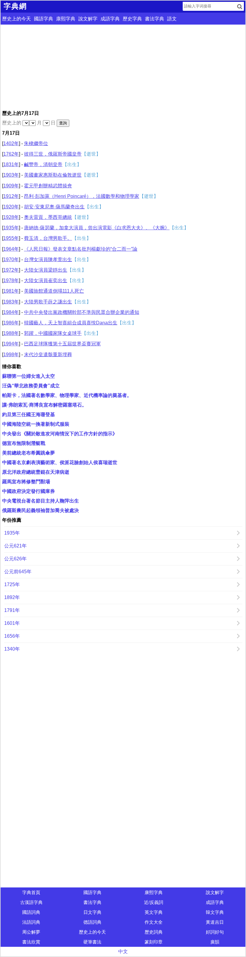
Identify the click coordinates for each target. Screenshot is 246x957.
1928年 (11, 217)
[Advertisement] (123, 67)
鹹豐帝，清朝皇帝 (43, 164)
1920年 (11, 206)
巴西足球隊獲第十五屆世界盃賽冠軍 (62, 343)
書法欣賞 (31, 941)
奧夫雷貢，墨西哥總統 (48, 217)
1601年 (12, 623)
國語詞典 (31, 912)
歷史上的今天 (16, 18)
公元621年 (15, 545)
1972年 (11, 270)
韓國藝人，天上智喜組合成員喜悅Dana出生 (70, 322)
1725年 (12, 584)
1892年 (12, 597)
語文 (172, 18)
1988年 (11, 333)
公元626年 (15, 558)
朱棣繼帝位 (36, 143)
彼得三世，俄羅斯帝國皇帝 (53, 154)
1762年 (11, 154)
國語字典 (43, 18)
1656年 (12, 636)
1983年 (11, 301)
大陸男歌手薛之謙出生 (48, 301)
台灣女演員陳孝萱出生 (48, 259)
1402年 (11, 143)
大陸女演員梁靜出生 (45, 270)
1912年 (11, 196)
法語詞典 (31, 922)
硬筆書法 (92, 941)
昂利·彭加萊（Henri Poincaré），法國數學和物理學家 (81, 196)
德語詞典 (92, 922)
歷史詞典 (154, 932)
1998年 (11, 354)
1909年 (11, 185)
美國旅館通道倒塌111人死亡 (54, 291)
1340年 (12, 648)
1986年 (11, 322)
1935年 (11, 227)
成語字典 (110, 18)
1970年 (11, 259)
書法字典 (154, 18)
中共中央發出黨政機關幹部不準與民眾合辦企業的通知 (81, 312)
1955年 (11, 238)
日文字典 (92, 912)
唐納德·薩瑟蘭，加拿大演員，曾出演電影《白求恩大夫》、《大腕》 (97, 227)
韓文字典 (215, 912)
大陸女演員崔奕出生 (45, 280)
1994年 (11, 343)
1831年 (11, 164)
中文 (123, 951)
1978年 (11, 280)
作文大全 (154, 922)
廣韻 (214, 941)
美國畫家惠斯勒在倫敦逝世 (53, 174)
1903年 (11, 174)
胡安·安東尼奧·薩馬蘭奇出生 (54, 206)
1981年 (11, 291)
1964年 (11, 249)
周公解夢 (31, 932)
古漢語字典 (31, 902)
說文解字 (88, 18)
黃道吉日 (215, 922)
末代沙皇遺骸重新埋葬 (48, 354)
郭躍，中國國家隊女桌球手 (53, 333)
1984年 (11, 312)
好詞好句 (215, 932)
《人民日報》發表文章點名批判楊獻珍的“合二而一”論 (80, 249)
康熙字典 (65, 18)
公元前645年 (18, 571)
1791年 (12, 610)
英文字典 (154, 912)
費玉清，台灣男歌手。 (48, 238)
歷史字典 (132, 18)
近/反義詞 (153, 902)
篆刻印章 (154, 941)
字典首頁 (31, 892)
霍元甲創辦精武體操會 (48, 185)
